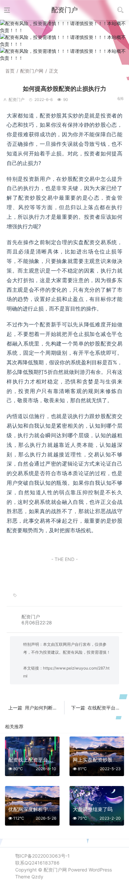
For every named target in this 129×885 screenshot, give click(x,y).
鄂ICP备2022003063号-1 (42, 856)
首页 (10, 71)
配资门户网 (31, 71)
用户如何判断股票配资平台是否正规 (62, 707)
